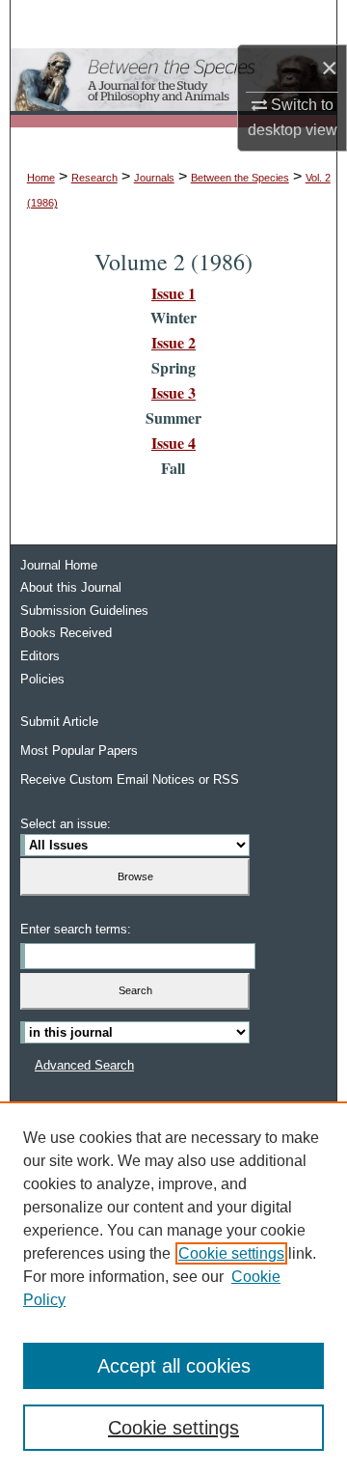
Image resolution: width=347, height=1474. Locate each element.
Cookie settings (231, 1253)
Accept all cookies (174, 1366)
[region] (173, 1287)
